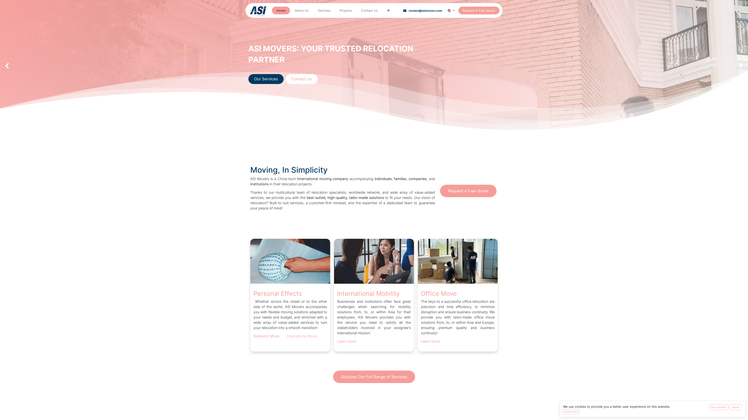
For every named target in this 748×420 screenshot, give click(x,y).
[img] (30, 66)
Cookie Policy (571, 411)
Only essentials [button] (718, 407)
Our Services (266, 79)
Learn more (430, 341)
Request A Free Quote (479, 10)
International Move (302, 336)
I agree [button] (735, 407)
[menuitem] (281, 10)
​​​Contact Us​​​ (301, 79)
